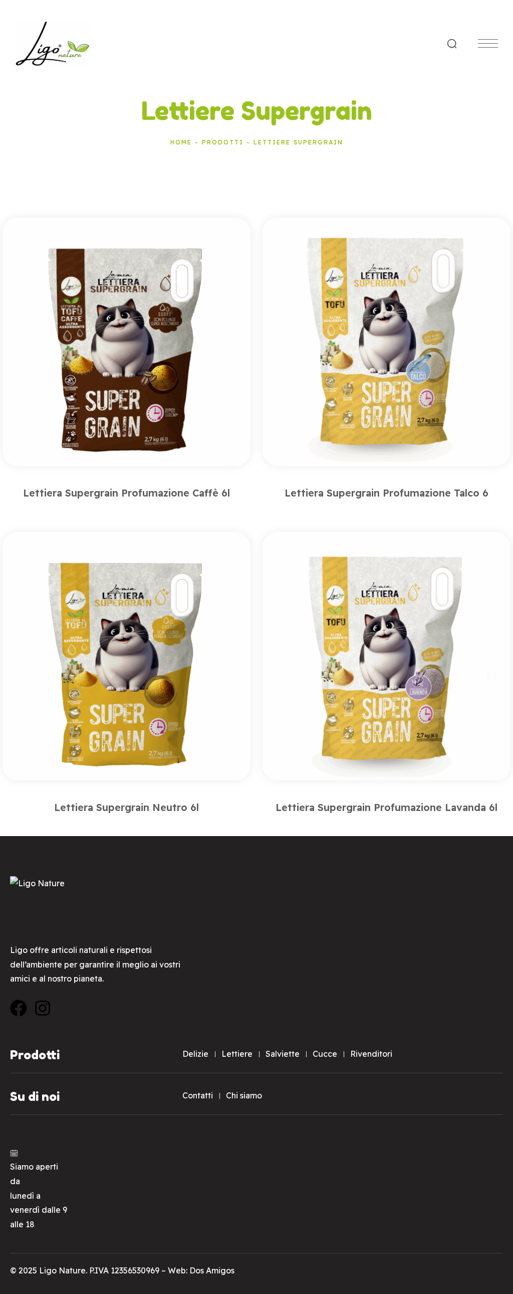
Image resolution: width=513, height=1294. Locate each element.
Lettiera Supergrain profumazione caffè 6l (126, 493)
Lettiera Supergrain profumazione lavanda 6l (386, 807)
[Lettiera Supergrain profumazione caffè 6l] (126, 342)
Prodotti (222, 142)
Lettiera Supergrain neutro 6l (126, 807)
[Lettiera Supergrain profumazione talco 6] (386, 342)
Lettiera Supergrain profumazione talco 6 (386, 493)
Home (181, 142)
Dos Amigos (211, 1270)
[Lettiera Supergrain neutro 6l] (126, 656)
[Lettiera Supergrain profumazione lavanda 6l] (386, 656)
